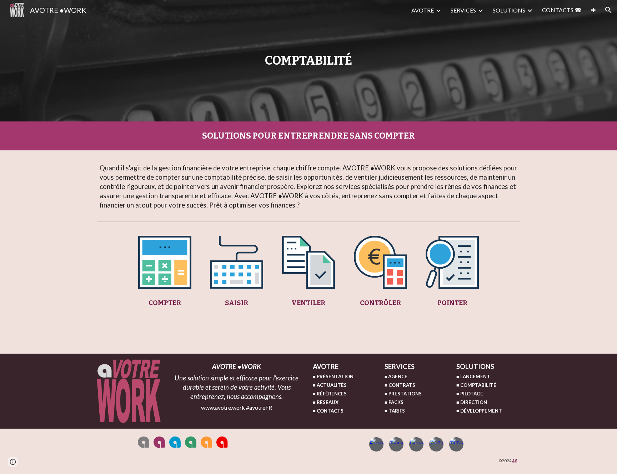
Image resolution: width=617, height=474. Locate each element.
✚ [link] (593, 9)
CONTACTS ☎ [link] (562, 9)
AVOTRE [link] (422, 10)
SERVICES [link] (463, 10)
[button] (608, 10)
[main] (308, 60)
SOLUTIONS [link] (509, 10)
